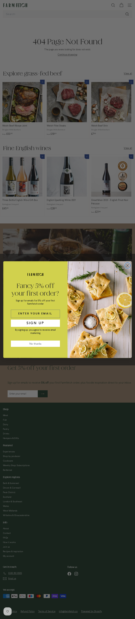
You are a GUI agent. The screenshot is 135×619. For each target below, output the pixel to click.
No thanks (35, 343)
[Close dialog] (127, 265)
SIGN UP (35, 323)
